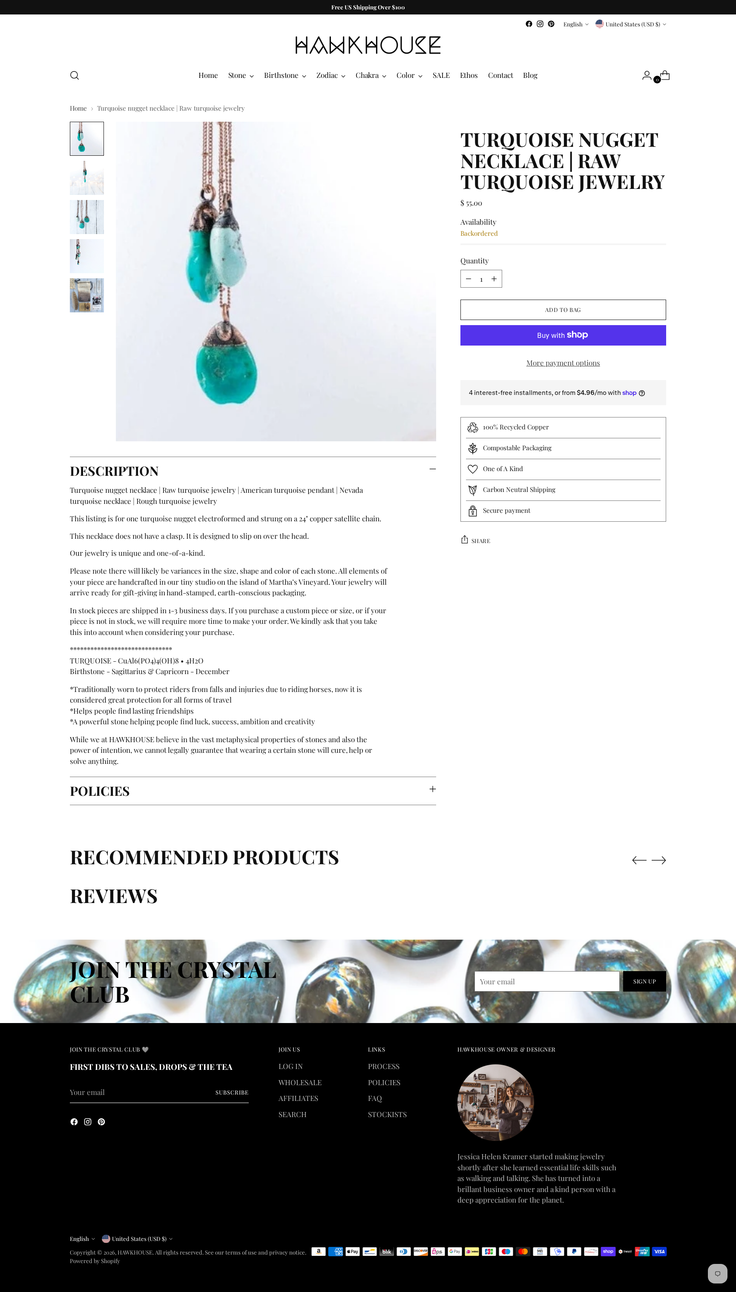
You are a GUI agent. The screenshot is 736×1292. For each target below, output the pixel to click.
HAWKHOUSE (135, 1252)
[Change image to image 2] (87, 178)
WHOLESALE (300, 1082)
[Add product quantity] (494, 278)
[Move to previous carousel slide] (639, 860)
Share (481, 540)
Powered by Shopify (95, 1260)
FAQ (375, 1098)
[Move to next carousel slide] (659, 860)
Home (78, 108)
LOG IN (291, 1066)
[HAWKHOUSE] (368, 45)
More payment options (563, 362)
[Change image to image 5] (87, 295)
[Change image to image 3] (87, 217)
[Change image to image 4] (87, 256)
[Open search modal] (74, 75)
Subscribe (232, 1092)
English (573, 24)
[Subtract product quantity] (468, 278)
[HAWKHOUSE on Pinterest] (551, 24)
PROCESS (384, 1066)
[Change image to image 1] (87, 139)
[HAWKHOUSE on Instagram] (540, 24)
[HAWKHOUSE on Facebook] (529, 24)
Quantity (474, 260)
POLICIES (384, 1082)
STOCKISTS (387, 1114)
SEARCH (293, 1114)
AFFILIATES (298, 1098)
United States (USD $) (633, 24)
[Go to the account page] (643, 75)
